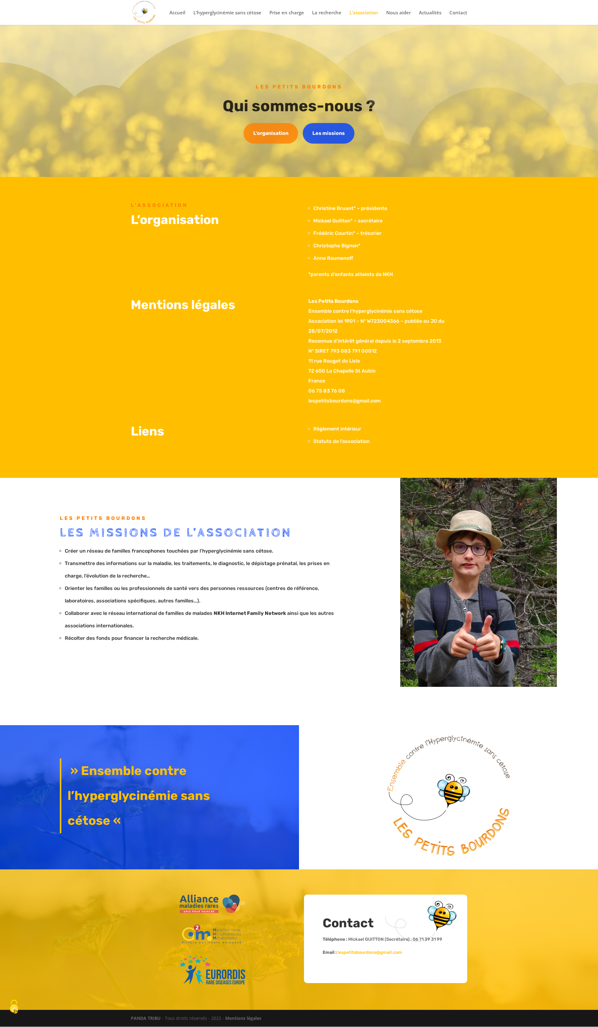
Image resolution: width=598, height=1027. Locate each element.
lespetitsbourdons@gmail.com (370, 952)
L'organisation (270, 133)
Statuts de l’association (341, 441)
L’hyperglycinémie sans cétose (227, 13)
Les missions (328, 133)
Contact (458, 13)
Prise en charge (286, 13)
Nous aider (398, 13)
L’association (363, 13)
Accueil (177, 13)
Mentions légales (243, 1018)
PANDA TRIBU (146, 1018)
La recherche (326, 13)
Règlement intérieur (337, 429)
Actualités (430, 13)
